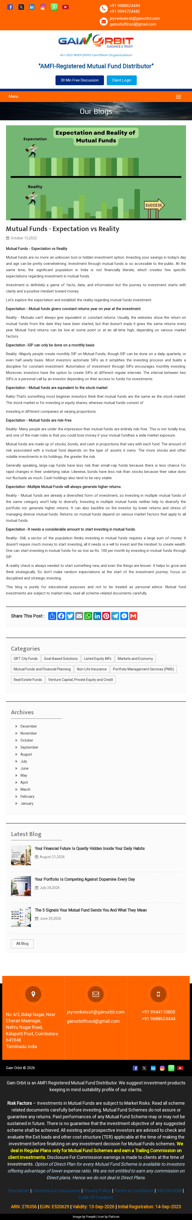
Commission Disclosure (56, 1190)
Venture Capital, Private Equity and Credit (80, 680)
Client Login (121, 80)
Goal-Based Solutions (61, 659)
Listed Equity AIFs (98, 659)
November (28, 733)
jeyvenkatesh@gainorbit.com (135, 18)
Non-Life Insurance (92, 669)
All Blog (22, 943)
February (27, 796)
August (26, 754)
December (28, 726)
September (29, 747)
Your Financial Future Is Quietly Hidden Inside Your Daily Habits (90, 848)
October (26, 740)
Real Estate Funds (28, 680)
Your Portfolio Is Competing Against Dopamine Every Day (85, 879)
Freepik (91, 1216)
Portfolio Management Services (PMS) (143, 669)
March (25, 789)
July (23, 761)
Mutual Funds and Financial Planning (42, 669)
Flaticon (114, 1216)
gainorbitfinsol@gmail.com (133, 24)
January (27, 803)
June (24, 768)
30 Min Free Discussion (80, 80)
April (24, 782)
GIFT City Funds (26, 659)
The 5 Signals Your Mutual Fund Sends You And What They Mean (91, 910)
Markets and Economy (135, 659)
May (23, 775)
